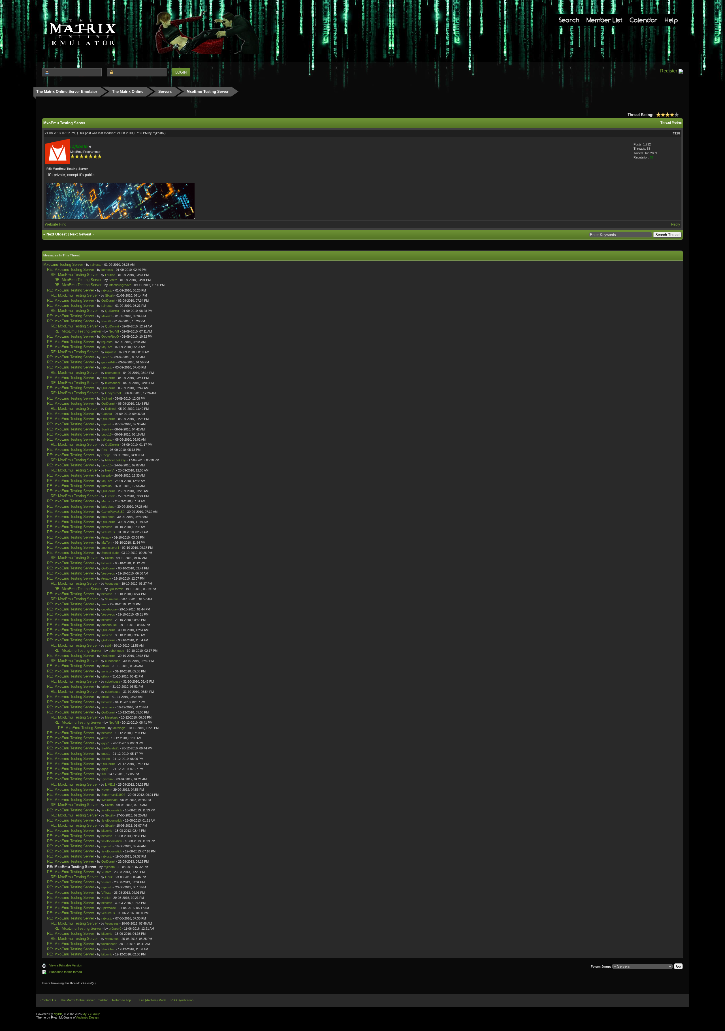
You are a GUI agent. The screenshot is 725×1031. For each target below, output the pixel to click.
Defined (106, 398)
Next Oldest (56, 234)
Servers (165, 91)
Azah (104, 738)
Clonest (106, 413)
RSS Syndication (181, 1000)
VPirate (106, 872)
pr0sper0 (115, 928)
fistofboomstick (111, 810)
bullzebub (107, 506)
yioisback (107, 707)
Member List (604, 20)
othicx (105, 666)
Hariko (105, 897)
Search (569, 20)
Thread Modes (671, 122)
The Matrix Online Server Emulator (66, 91)
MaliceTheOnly (115, 460)
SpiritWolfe (108, 908)
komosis (107, 269)
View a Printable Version (65, 965)
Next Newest (80, 234)
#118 (676, 133)
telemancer (112, 372)
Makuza (106, 316)
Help (671, 20)
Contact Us (48, 1000)
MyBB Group (91, 1014)
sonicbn (106, 635)
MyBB (58, 1014)
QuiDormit (108, 300)
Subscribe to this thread (65, 972)
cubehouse (109, 609)
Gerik (109, 877)
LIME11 (110, 784)
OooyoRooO (110, 336)
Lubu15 (106, 357)
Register (668, 70)
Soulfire (106, 429)
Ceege (105, 455)
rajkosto (158, 133)
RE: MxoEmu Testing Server (70, 269)
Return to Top (121, 1000)
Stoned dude (110, 552)
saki (104, 604)
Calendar (644, 20)
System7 (107, 779)
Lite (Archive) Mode (152, 1000)
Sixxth (113, 280)
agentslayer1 (110, 547)
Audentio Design (87, 1017)
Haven (105, 789)
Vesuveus (108, 532)
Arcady (106, 537)
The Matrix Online (127, 91)
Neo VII (106, 321)
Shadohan (108, 949)
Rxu (104, 449)
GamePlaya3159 (112, 511)
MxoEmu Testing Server (63, 264)
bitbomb (106, 527)
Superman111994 (113, 794)
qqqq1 (105, 743)
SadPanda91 (110, 748)
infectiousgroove (120, 285)
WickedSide (109, 799)
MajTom (106, 347)
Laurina (110, 274)
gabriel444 (108, 362)
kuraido (106, 475)
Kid (103, 774)
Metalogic (111, 717)
